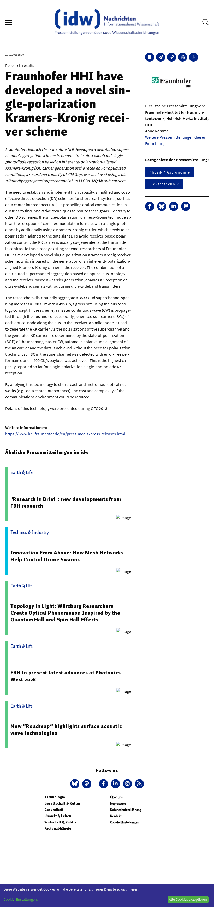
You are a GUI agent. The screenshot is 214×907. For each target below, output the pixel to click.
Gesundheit (53, 809)
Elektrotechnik (164, 184)
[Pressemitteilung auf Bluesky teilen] (161, 206)
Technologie (54, 797)
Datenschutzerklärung (125, 809)
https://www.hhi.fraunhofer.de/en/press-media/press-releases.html (65, 433)
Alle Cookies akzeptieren (188, 899)
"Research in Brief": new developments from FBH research (65, 502)
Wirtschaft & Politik (60, 822)
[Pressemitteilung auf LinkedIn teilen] (173, 206)
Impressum (118, 803)
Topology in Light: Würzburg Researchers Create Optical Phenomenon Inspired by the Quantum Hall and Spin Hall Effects (65, 612)
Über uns (116, 797)
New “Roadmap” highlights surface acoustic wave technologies (66, 729)
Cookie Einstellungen (124, 822)
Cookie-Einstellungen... (21, 899)
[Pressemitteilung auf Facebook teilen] (149, 206)
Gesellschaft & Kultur (62, 803)
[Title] (171, 57)
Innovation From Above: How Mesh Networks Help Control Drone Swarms (67, 556)
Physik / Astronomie (169, 172)
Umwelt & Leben (57, 815)
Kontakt (115, 816)
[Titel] (149, 57)
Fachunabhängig (57, 828)
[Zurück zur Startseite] (107, 22)
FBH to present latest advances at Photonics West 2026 (65, 676)
